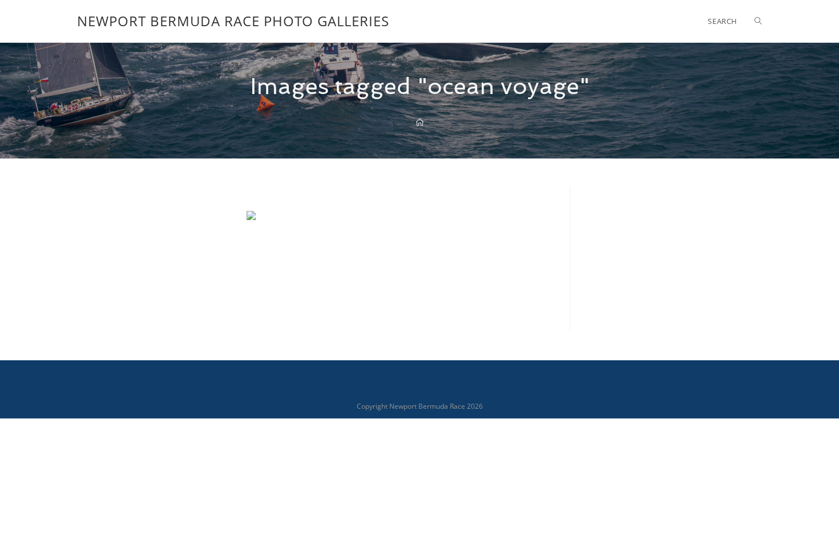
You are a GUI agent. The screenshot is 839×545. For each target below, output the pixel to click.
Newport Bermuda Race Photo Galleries (233, 20)
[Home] (419, 122)
